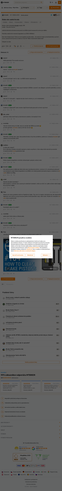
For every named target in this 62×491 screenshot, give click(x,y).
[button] (29, 249)
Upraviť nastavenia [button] (17, 255)
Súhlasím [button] (46, 255)
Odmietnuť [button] (30, 255)
